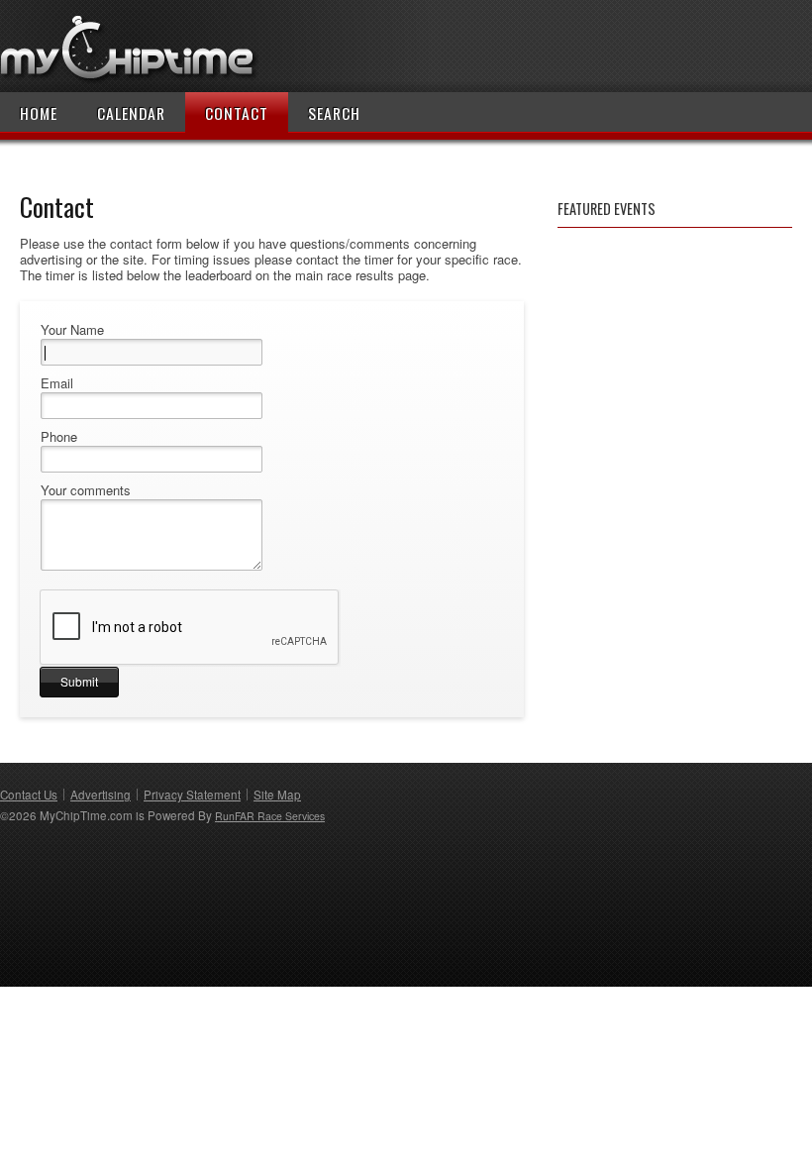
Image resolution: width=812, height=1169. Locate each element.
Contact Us (28, 794)
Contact (236, 113)
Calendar (131, 113)
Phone (59, 437)
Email (57, 383)
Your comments (86, 490)
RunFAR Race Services (270, 815)
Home (38, 113)
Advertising (100, 794)
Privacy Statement (192, 794)
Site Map (277, 794)
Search (334, 113)
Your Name (72, 330)
